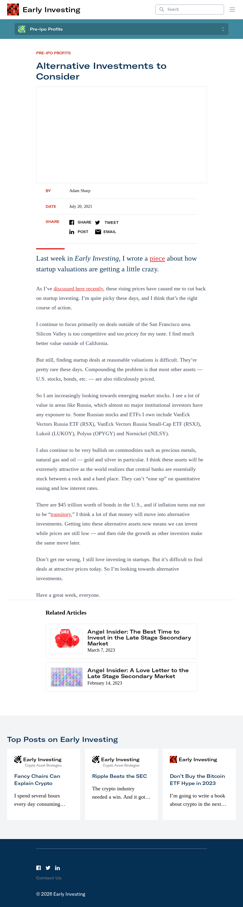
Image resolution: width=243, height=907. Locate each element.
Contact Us (49, 878)
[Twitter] (48, 867)
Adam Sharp (79, 191)
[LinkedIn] (57, 867)
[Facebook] (38, 867)
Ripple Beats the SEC (119, 776)
